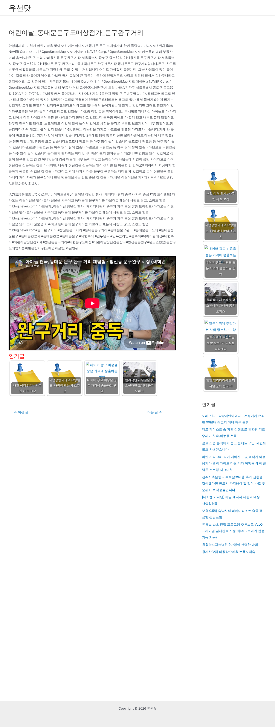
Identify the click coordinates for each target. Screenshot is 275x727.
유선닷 (20, 7)
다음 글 (154, 412)
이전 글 (21, 412)
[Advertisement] (234, 94)
